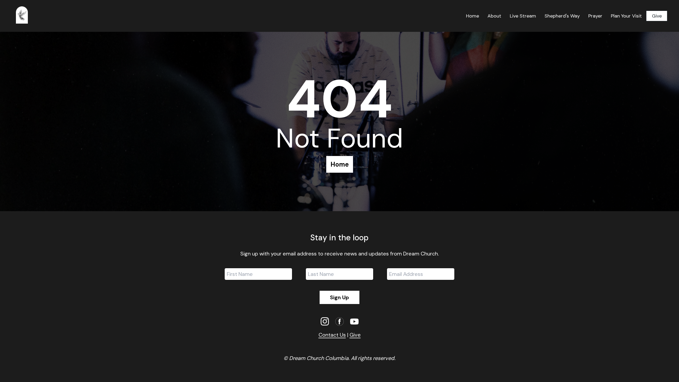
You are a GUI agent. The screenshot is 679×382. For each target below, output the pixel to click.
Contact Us (332, 334)
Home (339, 164)
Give (657, 16)
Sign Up (339, 297)
